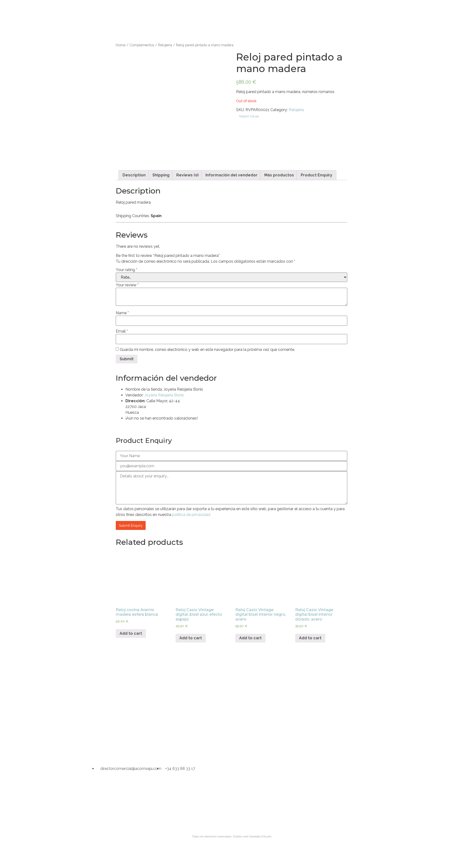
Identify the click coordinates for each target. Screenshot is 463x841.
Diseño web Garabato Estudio (252, 836)
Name (122, 313)
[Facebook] (231, 749)
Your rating (126, 270)
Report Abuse (248, 116)
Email (122, 331)
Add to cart (131, 633)
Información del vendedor (231, 175)
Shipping (161, 175)
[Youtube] (256, 749)
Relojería (165, 45)
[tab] (134, 175)
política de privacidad (191, 514)
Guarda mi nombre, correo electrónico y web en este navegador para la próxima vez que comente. (207, 350)
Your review (127, 285)
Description (134, 175)
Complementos (141, 45)
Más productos (279, 175)
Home (120, 45)
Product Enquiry (316, 175)
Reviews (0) (187, 175)
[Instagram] (206, 749)
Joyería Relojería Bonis (164, 395)
